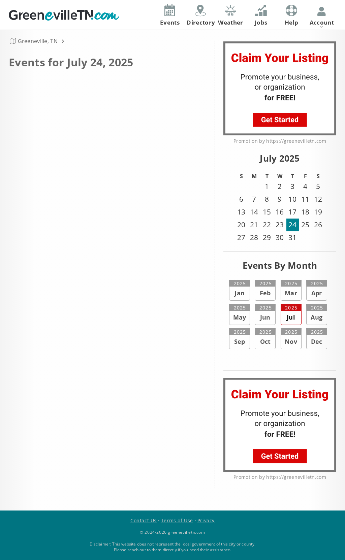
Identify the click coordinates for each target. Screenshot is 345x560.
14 (254, 212)
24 (292, 224)
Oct (265, 337)
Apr (317, 288)
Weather (230, 22)
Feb (265, 288)
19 (318, 212)
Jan (240, 288)
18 (305, 212)
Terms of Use (177, 520)
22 (267, 224)
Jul (291, 312)
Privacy (206, 520)
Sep (240, 337)
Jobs (261, 22)
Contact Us (143, 520)
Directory (201, 22)
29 (267, 237)
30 (280, 237)
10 (292, 199)
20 (241, 224)
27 (241, 237)
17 (292, 212)
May (239, 312)
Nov (291, 337)
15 (267, 212)
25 (305, 224)
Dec (317, 337)
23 (280, 224)
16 (280, 212)
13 (241, 212)
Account (322, 22)
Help (291, 22)
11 (305, 199)
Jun (265, 312)
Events (170, 22)
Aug (317, 312)
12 (318, 199)
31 (292, 237)
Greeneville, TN (38, 41)
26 (318, 224)
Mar (291, 288)
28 (254, 237)
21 (254, 224)
